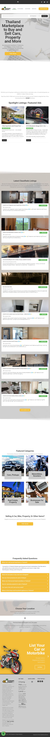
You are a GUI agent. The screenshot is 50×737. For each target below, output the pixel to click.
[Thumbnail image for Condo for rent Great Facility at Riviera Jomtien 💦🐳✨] (25, 387)
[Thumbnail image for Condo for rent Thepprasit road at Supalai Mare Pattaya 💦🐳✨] (25, 197)
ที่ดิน (23, 704)
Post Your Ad (4, 96)
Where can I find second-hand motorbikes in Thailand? (16, 581)
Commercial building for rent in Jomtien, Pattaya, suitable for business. (17, 259)
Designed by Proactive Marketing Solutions (40, 734)
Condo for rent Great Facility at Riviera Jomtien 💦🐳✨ (14, 395)
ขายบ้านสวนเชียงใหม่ (22, 702)
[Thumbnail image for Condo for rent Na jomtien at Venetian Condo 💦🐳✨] (25, 224)
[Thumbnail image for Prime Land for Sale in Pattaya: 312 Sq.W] (37, 115)
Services (34, 8)
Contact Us (27, 627)
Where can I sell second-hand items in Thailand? (14, 562)
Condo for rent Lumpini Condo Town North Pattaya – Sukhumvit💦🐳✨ (17, 314)
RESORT (20, 695)
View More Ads (25, 410)
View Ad (5, 140)
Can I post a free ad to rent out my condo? (13, 587)
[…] (24, 210)
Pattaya (12, 569)
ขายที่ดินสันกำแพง (23, 700)
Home (14, 8)
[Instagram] (42, 681)
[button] (18, 2)
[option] (12, 124)
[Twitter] (40, 681)
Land (21, 691)
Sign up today (10, 721)
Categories (20, 8)
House (20, 688)
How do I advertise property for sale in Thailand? (14, 584)
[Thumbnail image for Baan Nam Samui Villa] (25, 279)
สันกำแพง (22, 706)
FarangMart (5, 566)
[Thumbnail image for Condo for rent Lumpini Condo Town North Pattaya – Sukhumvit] (25, 306)
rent (24, 694)
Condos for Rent (7, 207)
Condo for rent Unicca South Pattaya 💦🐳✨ (12, 341)
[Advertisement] (25, 75)
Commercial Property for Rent (10, 261)
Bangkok (6, 569)
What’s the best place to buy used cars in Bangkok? (15, 574)
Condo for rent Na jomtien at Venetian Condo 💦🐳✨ (14, 232)
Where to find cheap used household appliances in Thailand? (18, 590)
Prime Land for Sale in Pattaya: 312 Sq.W (37, 126)
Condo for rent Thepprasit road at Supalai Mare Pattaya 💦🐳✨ (16, 205)
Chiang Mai (19, 569)
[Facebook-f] (38, 681)
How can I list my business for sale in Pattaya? (14, 577)
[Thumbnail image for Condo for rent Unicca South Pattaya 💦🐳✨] (25, 333)
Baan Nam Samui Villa (7, 286)
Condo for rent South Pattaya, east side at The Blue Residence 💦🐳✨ (17, 368)
